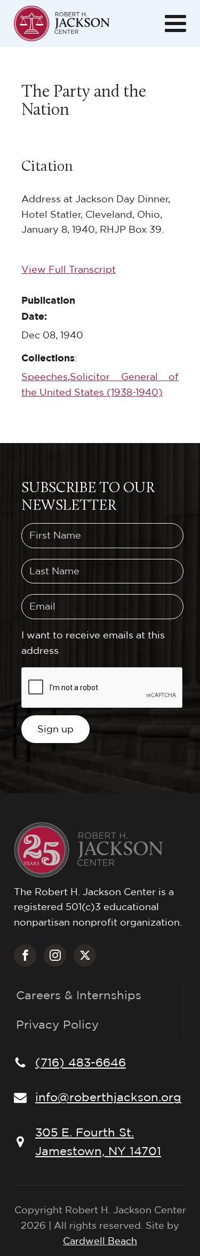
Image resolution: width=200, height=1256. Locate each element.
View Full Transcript (68, 269)
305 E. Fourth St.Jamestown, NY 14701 (98, 1141)
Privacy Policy (57, 1024)
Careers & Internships (78, 995)
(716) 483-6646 (80, 1062)
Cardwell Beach (100, 1241)
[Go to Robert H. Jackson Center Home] (62, 23)
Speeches (44, 377)
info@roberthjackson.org (108, 1097)
